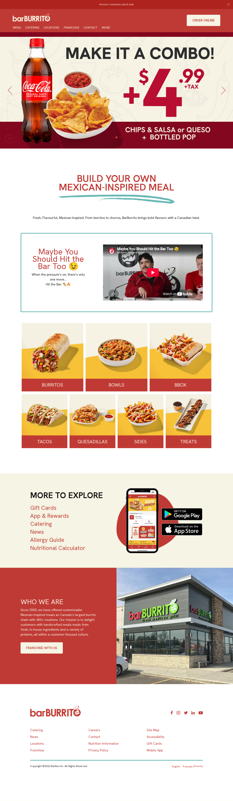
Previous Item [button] (9, 94)
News (37, 531)
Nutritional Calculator (57, 548)
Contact (90, 27)
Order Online (203, 20)
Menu (17, 27)
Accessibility (155, 737)
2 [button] (116, 137)
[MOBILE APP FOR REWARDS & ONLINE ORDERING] (159, 520)
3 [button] (120, 137)
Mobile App (155, 750)
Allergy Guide (47, 539)
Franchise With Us (41, 648)
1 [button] (112, 137)
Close (228, 4)
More (106, 27)
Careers (94, 730)
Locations (51, 27)
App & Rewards (49, 515)
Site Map (153, 730)
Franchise (71, 27)
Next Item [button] (224, 94)
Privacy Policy (98, 750)
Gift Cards (43, 507)
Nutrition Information (103, 743)
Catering (32, 27)
